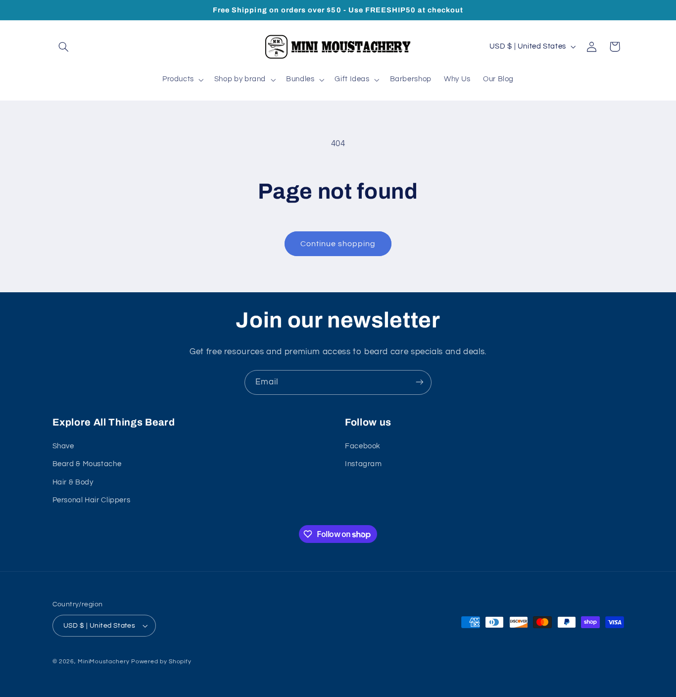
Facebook (363, 446)
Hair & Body (73, 482)
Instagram (363, 464)
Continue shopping (338, 244)
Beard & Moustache (87, 464)
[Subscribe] (419, 382)
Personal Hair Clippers (91, 500)
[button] (63, 46)
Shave (63, 446)
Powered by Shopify (161, 661)
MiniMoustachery (103, 661)
